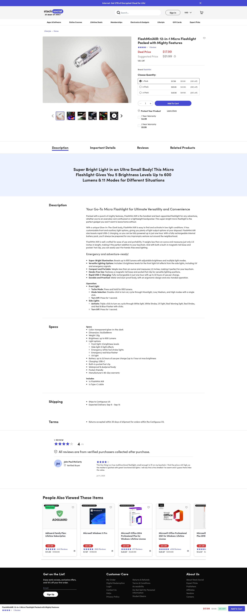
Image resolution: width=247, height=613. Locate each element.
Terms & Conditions (141, 583)
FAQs (108, 593)
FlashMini (147, 69)
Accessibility (138, 586)
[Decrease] (140, 103)
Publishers (191, 586)
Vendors (190, 593)
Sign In (173, 12)
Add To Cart (173, 103)
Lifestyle (161, 22)
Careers (190, 596)
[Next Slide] (121, 115)
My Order (111, 579)
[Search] (118, 12)
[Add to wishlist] (204, 38)
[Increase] (150, 103)
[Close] (200, 3)
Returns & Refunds (141, 579)
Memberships (116, 22)
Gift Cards (177, 22)
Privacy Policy (112, 596)
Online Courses (75, 22)
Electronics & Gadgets (140, 22)
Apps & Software (54, 22)
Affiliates (190, 589)
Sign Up (50, 594)
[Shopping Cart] (201, 12)
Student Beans (139, 596)
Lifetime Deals (96, 22)
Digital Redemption (115, 583)
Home (56, 31)
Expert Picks (195, 22)
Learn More (172, 110)
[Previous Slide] (53, 115)
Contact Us (111, 589)
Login (109, 586)
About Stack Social (195, 579)
